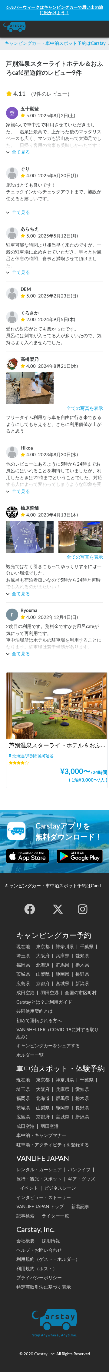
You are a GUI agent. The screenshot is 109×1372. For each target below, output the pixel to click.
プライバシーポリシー (39, 1278)
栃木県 (82, 965)
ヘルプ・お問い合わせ (39, 1250)
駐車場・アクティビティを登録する (52, 1145)
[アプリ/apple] (27, 856)
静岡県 (62, 974)
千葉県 (87, 947)
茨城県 (23, 974)
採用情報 (51, 1241)
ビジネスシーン (60, 1188)
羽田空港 (50, 993)
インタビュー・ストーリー (43, 1197)
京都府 (43, 984)
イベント (29, 1188)
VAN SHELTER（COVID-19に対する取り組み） (57, 1033)
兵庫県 (62, 956)
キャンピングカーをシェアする (48, 1046)
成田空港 (25, 993)
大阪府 (43, 956)
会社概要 (25, 1241)
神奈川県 (65, 947)
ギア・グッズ (81, 1179)
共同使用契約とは (34, 1011)
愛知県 (82, 956)
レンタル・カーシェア (39, 1170)
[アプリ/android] (79, 856)
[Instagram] (83, 909)
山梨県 (43, 974)
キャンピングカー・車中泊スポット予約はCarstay (55, 43)
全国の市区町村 (81, 993)
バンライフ (79, 1170)
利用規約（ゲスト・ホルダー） (48, 1259)
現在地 (23, 947)
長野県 (82, 974)
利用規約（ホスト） (36, 1269)
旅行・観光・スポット (39, 1179)
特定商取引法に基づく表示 (43, 1287)
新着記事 (80, 1206)
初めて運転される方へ (39, 1020)
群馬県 (62, 965)
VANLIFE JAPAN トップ (40, 1206)
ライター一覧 (55, 1216)
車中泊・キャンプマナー (41, 1135)
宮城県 (62, 984)
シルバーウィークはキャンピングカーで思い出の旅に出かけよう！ (54, 10)
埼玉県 (23, 956)
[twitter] (57, 909)
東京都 (43, 947)
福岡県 (23, 965)
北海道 (43, 965)
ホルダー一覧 (30, 1055)
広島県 (23, 984)
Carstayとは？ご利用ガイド (44, 1002)
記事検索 (25, 1216)
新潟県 (82, 984)
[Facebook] (29, 909)
